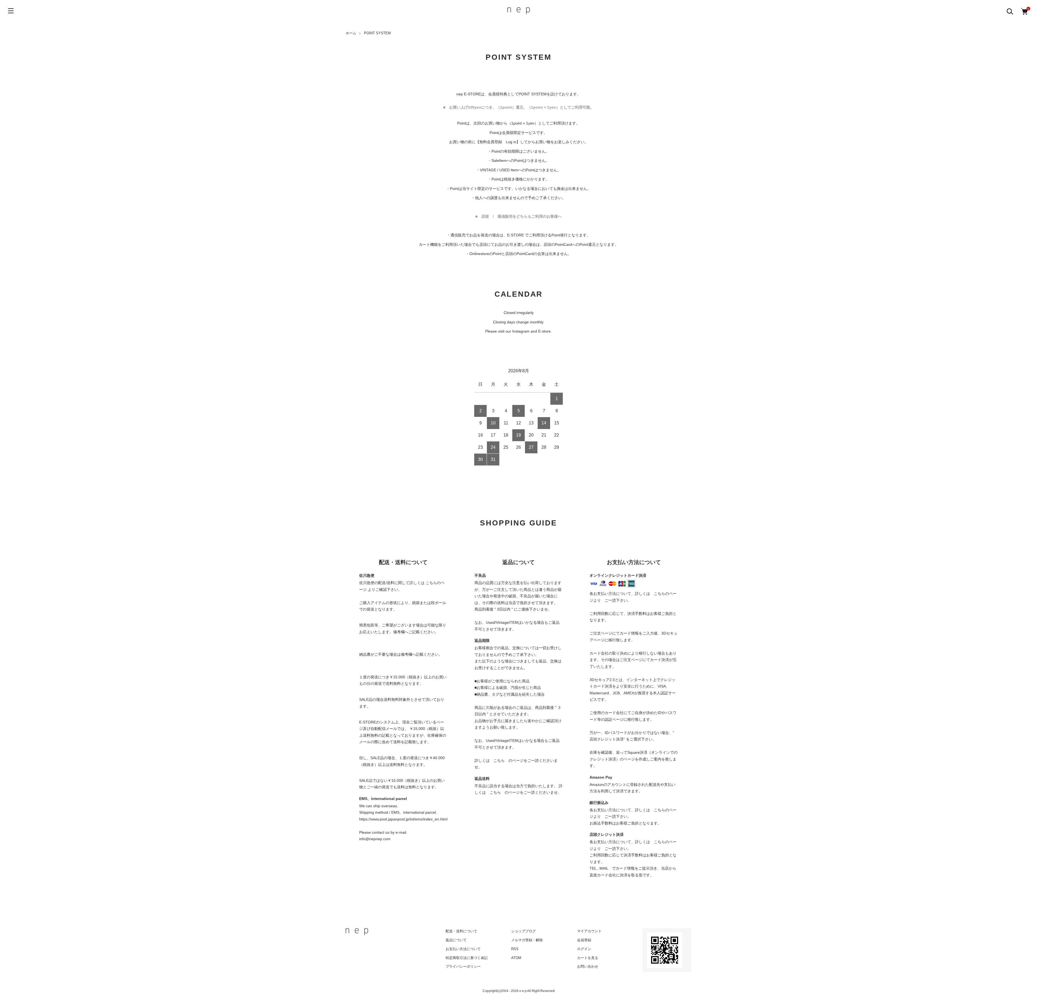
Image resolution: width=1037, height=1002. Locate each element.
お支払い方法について (463, 949)
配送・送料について (461, 931)
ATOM (516, 958)
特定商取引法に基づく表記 (467, 958)
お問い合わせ (587, 966)
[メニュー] (11, 11)
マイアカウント (589, 931)
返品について (456, 940)
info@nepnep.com (374, 839)
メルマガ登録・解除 (527, 940)
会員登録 (584, 940)
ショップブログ (523, 931)
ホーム (351, 33)
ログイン (584, 949)
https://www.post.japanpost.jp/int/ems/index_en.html (403, 819)
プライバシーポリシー (463, 966)
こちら (499, 760)
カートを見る (587, 958)
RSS (514, 949)
